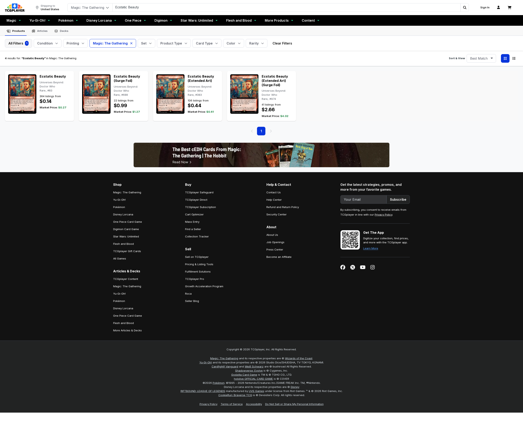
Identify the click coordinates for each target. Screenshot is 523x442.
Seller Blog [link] (192, 301)
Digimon (161, 20)
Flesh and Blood (239, 20)
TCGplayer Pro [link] (194, 279)
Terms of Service (232, 404)
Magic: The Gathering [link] (127, 192)
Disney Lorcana (99, 20)
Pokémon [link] (119, 207)
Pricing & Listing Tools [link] (199, 264)
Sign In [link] (484, 7)
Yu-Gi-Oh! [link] (119, 199)
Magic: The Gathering (224, 358)
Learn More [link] (370, 248)
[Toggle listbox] (492, 58)
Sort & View (457, 58)
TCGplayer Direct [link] (196, 199)
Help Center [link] (274, 199)
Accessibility (254, 404)
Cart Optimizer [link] (194, 214)
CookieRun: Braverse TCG (235, 395)
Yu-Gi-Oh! (37, 20)
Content (308, 20)
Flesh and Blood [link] (123, 243)
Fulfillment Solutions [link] (198, 271)
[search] (287, 7)
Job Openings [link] (275, 242)
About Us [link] (272, 234)
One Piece (133, 20)
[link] (15, 7)
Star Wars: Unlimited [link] (126, 236)
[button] (464, 7)
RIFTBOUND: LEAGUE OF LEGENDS (203, 391)
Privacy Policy (383, 214)
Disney (295, 387)
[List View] (514, 58)
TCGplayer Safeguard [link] (199, 192)
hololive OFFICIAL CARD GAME (253, 378)
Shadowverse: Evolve (249, 370)
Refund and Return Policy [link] (282, 207)
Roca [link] (188, 293)
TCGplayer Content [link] (125, 279)
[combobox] (481, 58)
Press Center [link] (274, 249)
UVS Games (256, 391)
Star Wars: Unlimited (197, 20)
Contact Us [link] (273, 192)
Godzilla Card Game (244, 374)
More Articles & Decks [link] (127, 330)
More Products (277, 20)
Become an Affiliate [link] (279, 256)
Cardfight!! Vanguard (225, 366)
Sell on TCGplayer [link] (197, 256)
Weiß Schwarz (254, 366)
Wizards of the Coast (298, 358)
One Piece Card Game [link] (127, 221)
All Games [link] (119, 258)
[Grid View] (505, 58)
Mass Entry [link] (192, 221)
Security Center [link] (276, 214)
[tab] (16, 31)
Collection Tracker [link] (197, 236)
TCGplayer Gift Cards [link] (127, 251)
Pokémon (65, 20)
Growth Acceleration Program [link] (204, 286)
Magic (11, 20)
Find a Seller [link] (193, 229)
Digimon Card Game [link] (126, 229)
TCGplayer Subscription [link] (200, 207)
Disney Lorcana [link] (123, 214)
